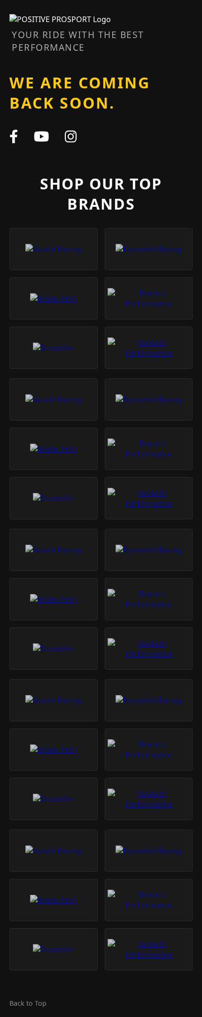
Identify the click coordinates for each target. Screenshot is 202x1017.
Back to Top (28, 1003)
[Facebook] (13, 136)
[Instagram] (71, 136)
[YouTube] (41, 136)
